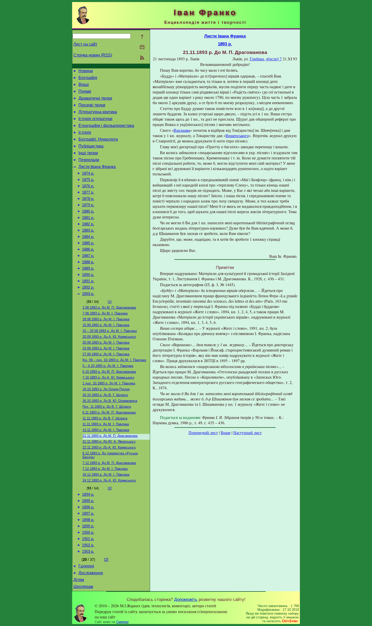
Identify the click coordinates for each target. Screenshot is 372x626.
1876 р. (88, 186)
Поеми (84, 91)
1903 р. (88, 551)
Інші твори (88, 153)
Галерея (86, 566)
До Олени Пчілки (106, 389)
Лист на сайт (85, 44)
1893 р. (88, 294)
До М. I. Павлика (105, 319)
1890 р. (88, 275)
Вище (226, 432)
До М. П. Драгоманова (109, 307)
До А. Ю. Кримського (109, 337)
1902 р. (88, 545)
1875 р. (88, 180)
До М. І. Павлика (105, 313)
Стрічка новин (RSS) (92, 55)
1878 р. (88, 199)
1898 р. (88, 520)
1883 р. (88, 230)
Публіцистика (91, 146)
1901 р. (88, 539)
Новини (85, 71)
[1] (110, 302)
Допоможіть (185, 599)
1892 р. (88, 287)
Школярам (83, 586)
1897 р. (88, 513)
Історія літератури (95, 119)
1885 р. (88, 243)
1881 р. (88, 218)
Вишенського (237, 135)
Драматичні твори (95, 98)
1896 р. (88, 507)
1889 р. (88, 268)
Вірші (83, 84)
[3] (110, 488)
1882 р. (88, 224)
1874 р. (88, 173)
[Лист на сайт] (142, 47)
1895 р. (88, 501)
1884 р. (88, 237)
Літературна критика (97, 112)
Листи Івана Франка (97, 166)
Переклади (88, 160)
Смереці (122, 622)
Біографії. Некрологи (98, 139)
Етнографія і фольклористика (106, 125)
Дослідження (90, 573)
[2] (106, 560)
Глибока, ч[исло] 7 (266, 58)
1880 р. (88, 211)
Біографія (87, 78)
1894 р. (88, 494)
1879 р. (88, 205)
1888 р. (88, 262)
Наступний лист (247, 432)
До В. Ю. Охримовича (109, 401)
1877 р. (88, 192)
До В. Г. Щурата (105, 395)
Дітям (78, 580)
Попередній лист (203, 432)
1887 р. (88, 256)
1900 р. (88, 532)
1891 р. (88, 281)
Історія (84, 132)
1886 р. (88, 249)
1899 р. (88, 526)
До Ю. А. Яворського (108, 442)
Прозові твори (91, 105)
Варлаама (182, 130)
